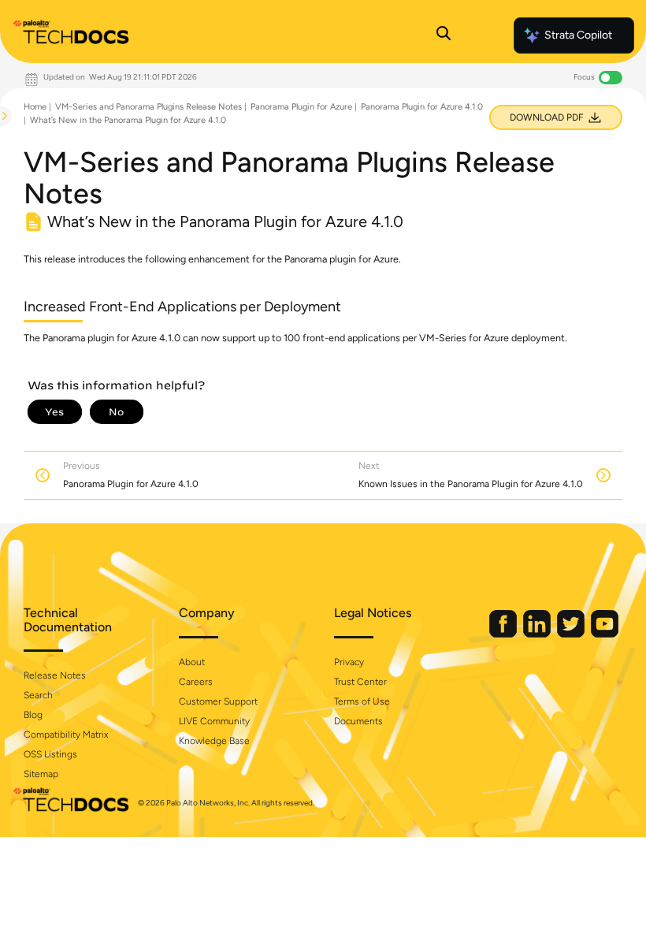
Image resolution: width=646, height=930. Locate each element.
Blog (33, 714)
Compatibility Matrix (66, 734)
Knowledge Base (214, 740)
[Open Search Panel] (443, 35)
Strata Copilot (578, 35)
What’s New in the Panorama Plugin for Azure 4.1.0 (128, 120)
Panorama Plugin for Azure (301, 107)
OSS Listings (50, 754)
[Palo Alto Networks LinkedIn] (538, 634)
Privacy (349, 662)
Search (38, 695)
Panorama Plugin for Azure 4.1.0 (422, 107)
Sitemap (41, 773)
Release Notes (55, 675)
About (192, 662)
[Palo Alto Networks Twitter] (572, 634)
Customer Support (218, 701)
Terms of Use (362, 701)
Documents (358, 721)
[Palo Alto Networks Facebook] (504, 634)
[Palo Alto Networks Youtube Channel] (604, 634)
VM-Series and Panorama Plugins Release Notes (148, 107)
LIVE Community (214, 721)
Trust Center (360, 681)
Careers (196, 681)
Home (35, 107)
